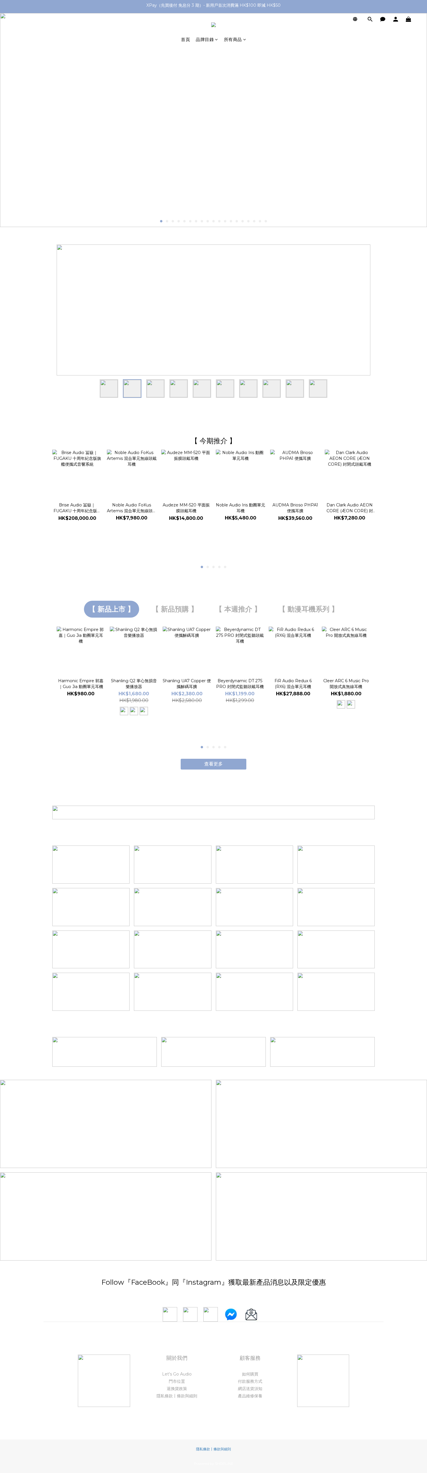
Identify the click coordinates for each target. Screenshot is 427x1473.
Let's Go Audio (177, 1374)
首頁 (185, 39)
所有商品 (233, 39)
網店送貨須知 (250, 1388)
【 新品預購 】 (175, 609)
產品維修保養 (250, 1395)
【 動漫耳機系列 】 (308, 609)
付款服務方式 (250, 1381)
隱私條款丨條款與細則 (177, 1395)
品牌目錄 (205, 39)
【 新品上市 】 (111, 609)
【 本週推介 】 (238, 609)
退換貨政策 (177, 1388)
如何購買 (250, 1374)
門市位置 (177, 1381)
